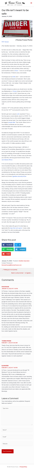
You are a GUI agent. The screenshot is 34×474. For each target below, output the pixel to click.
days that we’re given (16, 228)
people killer (11, 122)
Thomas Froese (6, 341)
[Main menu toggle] (31, 3)
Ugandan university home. (19, 176)
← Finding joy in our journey (9, 269)
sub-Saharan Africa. (7, 160)
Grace (16, 70)
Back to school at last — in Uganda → (21, 273)
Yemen (15, 91)
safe (18, 114)
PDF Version (5, 42)
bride (14, 76)
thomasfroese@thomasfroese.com (12, 265)
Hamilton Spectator (24, 261)
